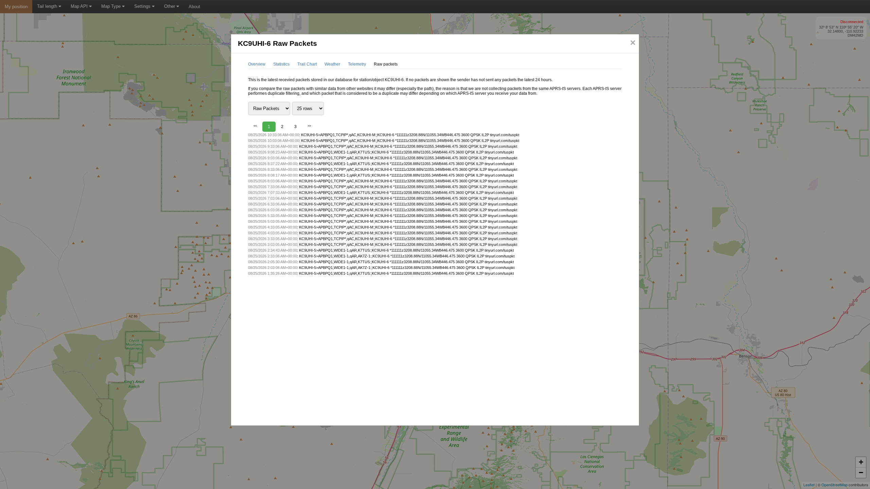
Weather (332, 64)
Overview (256, 64)
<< (255, 126)
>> (309, 126)
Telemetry (357, 64)
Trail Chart (307, 64)
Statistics (281, 64)
